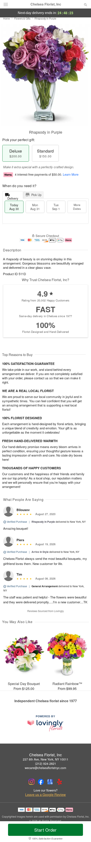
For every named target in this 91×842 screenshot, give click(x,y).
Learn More (71, 174)
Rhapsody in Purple (43, 522)
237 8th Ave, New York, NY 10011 (45, 759)
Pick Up (36, 195)
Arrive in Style (40, 552)
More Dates (77, 207)
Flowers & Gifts (22, 18)
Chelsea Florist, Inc (45, 4)
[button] (82, 832)
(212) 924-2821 (45, 763)
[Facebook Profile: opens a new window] (41, 782)
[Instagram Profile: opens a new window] (31, 782)
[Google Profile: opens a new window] (50, 782)
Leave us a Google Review (45, 794)
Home (6, 18)
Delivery (12, 197)
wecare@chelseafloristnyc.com (45, 768)
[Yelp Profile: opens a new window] (59, 782)
